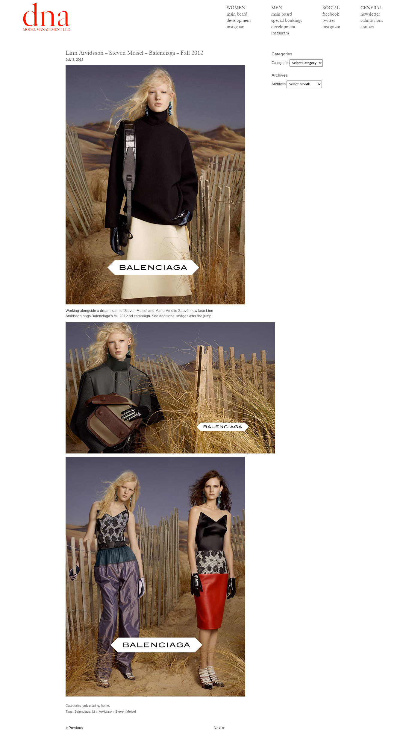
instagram (235, 26)
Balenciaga (82, 711)
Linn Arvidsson (102, 711)
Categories (281, 63)
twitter (328, 20)
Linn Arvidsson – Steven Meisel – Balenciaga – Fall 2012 (134, 52)
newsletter (370, 14)
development (239, 20)
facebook (330, 14)
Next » (219, 728)
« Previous (74, 728)
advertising (91, 705)
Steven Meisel (125, 711)
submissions (371, 20)
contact (367, 26)
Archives (279, 84)
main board (237, 14)
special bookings (286, 20)
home (105, 705)
